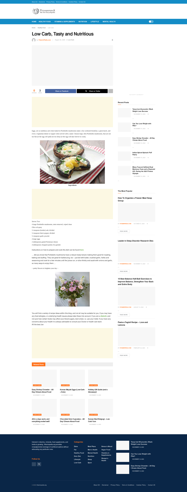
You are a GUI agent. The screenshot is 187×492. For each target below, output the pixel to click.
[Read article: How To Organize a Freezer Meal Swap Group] (136, 212)
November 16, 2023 (39, 395)
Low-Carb (51, 28)
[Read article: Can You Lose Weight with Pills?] (124, 127)
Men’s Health (92, 450)
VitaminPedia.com (45, 40)
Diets (76, 446)
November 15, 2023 (67, 395)
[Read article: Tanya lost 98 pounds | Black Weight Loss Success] (124, 112)
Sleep (90, 459)
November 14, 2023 (67, 424)
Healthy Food (45, 21)
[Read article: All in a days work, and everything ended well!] (44, 408)
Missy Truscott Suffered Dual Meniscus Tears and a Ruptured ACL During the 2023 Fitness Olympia (143, 170)
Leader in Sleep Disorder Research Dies (135, 240)
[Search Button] (154, 21)
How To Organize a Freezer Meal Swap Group (135, 199)
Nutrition (83, 21)
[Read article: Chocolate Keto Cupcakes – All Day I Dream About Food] (72, 408)
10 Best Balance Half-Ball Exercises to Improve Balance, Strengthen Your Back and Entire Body (135, 281)
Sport (90, 463)
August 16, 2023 (138, 307)
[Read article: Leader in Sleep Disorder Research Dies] (136, 252)
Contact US (82, 2)
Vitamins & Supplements (64, 21)
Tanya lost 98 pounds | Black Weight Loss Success (142, 110)
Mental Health (109, 21)
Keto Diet (77, 456)
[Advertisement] (72, 112)
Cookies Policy (73, 2)
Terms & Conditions (61, 2)
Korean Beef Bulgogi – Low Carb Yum (99, 420)
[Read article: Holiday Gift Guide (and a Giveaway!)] (100, 378)
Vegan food (105, 450)
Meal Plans (92, 446)
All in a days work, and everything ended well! (41, 420)
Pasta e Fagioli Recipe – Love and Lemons (133, 323)
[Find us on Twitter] (39, 464)
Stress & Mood (106, 446)
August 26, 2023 (60, 40)
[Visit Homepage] (48, 11)
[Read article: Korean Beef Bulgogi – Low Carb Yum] (100, 408)
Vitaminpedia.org (41, 485)
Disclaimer (42, 2)
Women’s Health (104, 459)
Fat (75, 450)
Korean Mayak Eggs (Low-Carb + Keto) (72, 390)
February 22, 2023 (139, 348)
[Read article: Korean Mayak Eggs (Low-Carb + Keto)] (72, 378)
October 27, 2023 (138, 223)
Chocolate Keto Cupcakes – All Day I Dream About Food (72, 420)
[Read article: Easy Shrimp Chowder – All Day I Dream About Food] (44, 378)
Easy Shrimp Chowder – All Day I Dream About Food (42, 390)
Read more (125, 231)
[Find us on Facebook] (34, 464)
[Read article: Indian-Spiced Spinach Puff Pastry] (124, 156)
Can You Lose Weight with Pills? (141, 124)
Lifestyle (95, 21)
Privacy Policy (50, 2)
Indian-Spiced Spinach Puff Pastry (142, 153)
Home (34, 21)
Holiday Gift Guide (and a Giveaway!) (98, 390)
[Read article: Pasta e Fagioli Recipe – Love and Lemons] (136, 336)
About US (34, 2)
